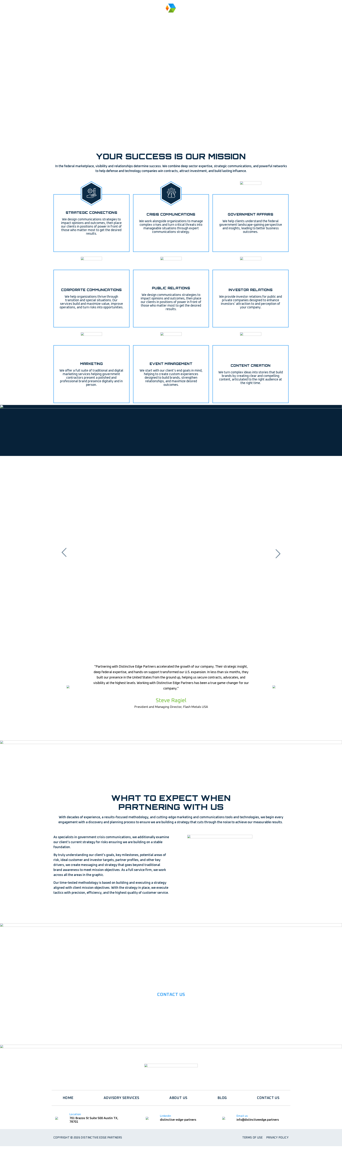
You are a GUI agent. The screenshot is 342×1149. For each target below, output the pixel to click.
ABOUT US (131, 17)
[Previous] (64, 553)
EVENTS (210, 17)
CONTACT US (268, 1098)
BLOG (235, 17)
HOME (61, 17)
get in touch (71, 905)
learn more (169, 1031)
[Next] (277, 553)
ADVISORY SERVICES (94, 17)
